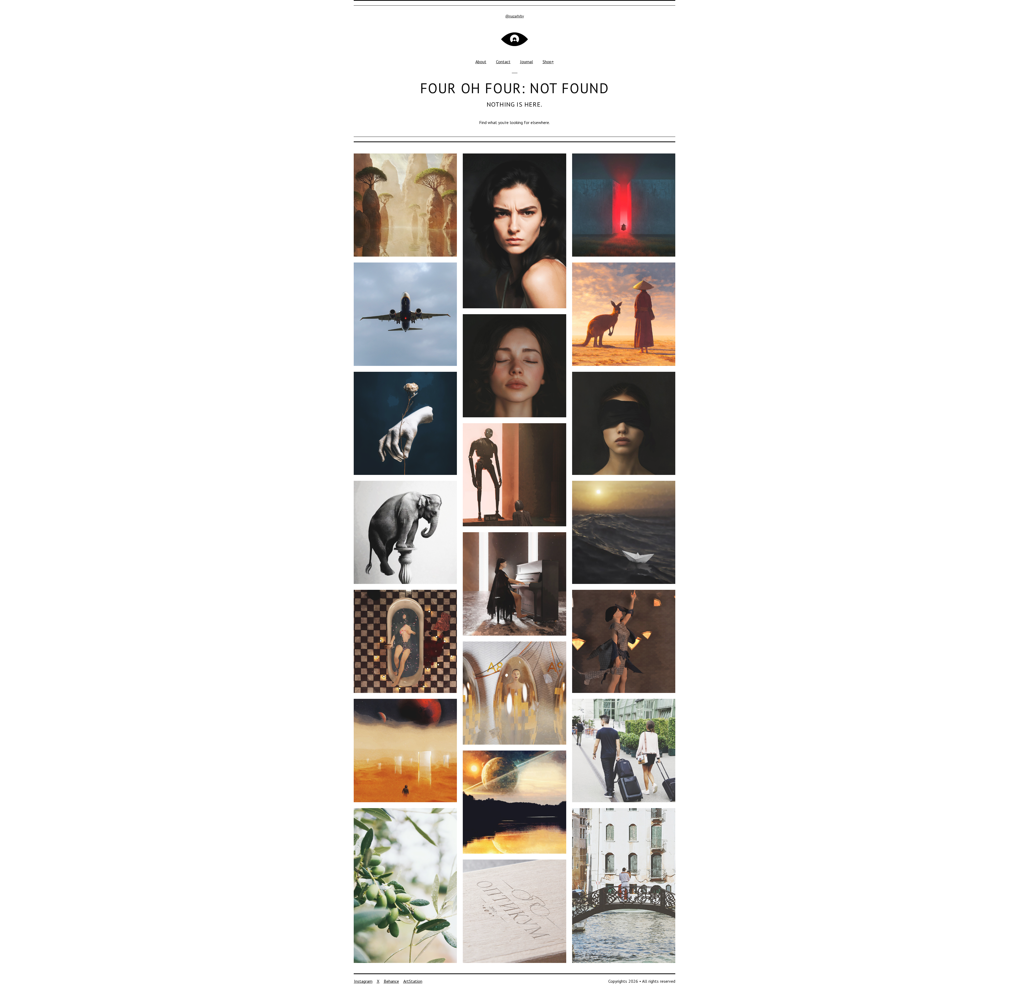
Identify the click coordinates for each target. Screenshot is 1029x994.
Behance (391, 981)
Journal (526, 61)
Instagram (363, 981)
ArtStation (412, 981)
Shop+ (548, 61)
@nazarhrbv (514, 16)
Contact (503, 61)
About (480, 61)
